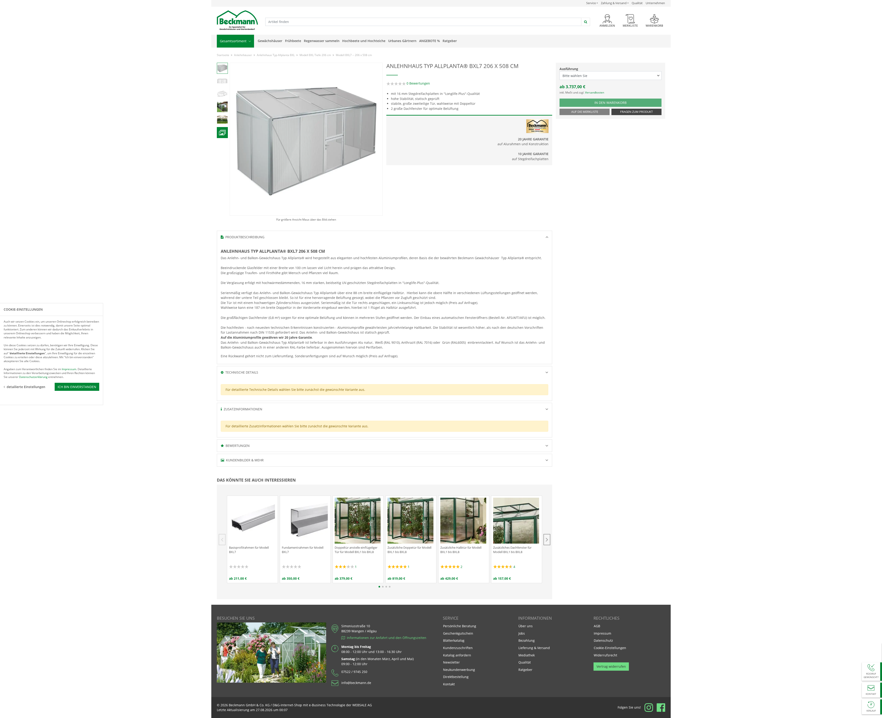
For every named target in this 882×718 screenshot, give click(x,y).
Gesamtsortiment (233, 41)
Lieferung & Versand (534, 648)
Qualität (637, 3)
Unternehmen (655, 3)
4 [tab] (389, 586)
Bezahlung (526, 640)
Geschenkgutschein (458, 633)
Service (592, 3)
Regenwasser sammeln (321, 41)
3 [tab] (386, 586)
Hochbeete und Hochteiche (363, 41)
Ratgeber (450, 41)
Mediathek (526, 655)
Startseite (223, 55)
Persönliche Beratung (459, 626)
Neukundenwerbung (459, 669)
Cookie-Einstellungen (610, 648)
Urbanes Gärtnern (402, 41)
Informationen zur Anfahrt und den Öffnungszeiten (385, 638)
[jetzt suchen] (585, 22)
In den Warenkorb (613, 102)
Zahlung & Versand (614, 3)
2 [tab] (383, 586)
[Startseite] (237, 20)
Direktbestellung (456, 677)
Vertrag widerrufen (611, 666)
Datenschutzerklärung (33, 377)
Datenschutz (603, 640)
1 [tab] (379, 586)
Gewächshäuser (270, 41)
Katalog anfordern (457, 655)
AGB (597, 626)
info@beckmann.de (356, 683)
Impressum (602, 633)
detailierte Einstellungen (26, 386)
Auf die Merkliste (584, 112)
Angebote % (429, 41)
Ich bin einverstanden (77, 386)
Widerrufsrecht (605, 655)
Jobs (521, 633)
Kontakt (449, 684)
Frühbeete (293, 41)
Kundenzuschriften (458, 648)
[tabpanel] (252, 539)
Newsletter (451, 662)
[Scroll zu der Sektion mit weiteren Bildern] (222, 132)
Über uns (525, 626)
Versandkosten (594, 92)
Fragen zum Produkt (636, 112)
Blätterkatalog (453, 640)
